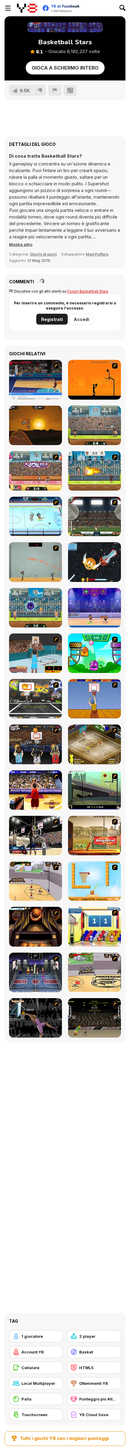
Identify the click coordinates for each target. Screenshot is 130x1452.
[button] (20, 244)
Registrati (52, 319)
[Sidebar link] (8, 8)
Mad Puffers (97, 254)
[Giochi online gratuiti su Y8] (27, 8)
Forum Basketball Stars (87, 291)
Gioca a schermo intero (65, 68)
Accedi (81, 319)
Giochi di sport (43, 254)
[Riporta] (54, 90)
